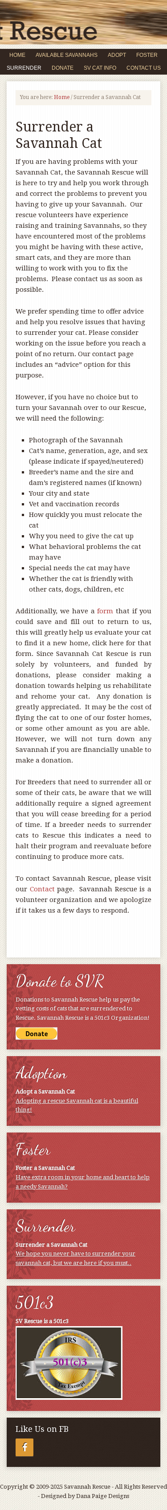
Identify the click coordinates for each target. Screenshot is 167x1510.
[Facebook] (24, 1447)
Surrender (21, 68)
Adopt (114, 55)
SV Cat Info (97, 68)
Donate (62, 68)
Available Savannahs (67, 55)
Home (17, 55)
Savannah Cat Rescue (83, 11)
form (105, 611)
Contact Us (143, 68)
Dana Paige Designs (102, 1496)
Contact (42, 889)
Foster (145, 55)
